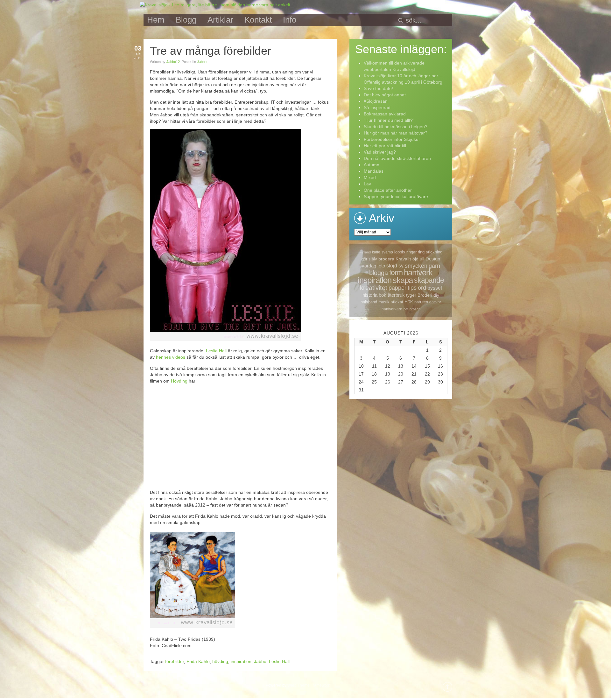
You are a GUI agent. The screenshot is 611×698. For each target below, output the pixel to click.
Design (432, 258)
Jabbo (202, 62)
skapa (403, 280)
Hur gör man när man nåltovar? (395, 132)
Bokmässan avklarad (385, 113)
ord (422, 288)
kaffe (376, 252)
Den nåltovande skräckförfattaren (397, 158)
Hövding (179, 381)
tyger (411, 295)
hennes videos (170, 357)
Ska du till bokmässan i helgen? (395, 126)
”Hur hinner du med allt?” (389, 120)
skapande (429, 280)
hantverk (418, 272)
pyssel (434, 288)
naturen (421, 302)
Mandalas (373, 171)
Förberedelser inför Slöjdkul (391, 139)
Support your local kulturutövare (396, 196)
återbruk (396, 295)
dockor (435, 302)
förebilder (174, 661)
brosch (415, 309)
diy (436, 295)
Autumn (371, 164)
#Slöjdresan (376, 101)
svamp (387, 252)
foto (381, 265)
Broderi (425, 295)
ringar (411, 252)
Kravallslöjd (407, 258)
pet (406, 309)
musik (384, 302)
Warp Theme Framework (308, 685)
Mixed (370, 177)
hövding (220, 661)
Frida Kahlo (198, 661)
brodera (386, 258)
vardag (369, 265)
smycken (416, 266)
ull (422, 258)
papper (397, 288)
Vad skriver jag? (380, 152)
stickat (397, 302)
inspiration (241, 661)
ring (421, 252)
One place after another (388, 190)
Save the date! (378, 88)
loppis (399, 252)
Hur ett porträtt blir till (385, 145)
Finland (365, 252)
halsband (369, 302)
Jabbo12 (173, 62)
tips (412, 288)
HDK (408, 302)
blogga (378, 272)
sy (401, 265)
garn (434, 266)
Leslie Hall (216, 350)
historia (369, 295)
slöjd (391, 265)
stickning (434, 252)
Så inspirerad (377, 107)
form (396, 272)
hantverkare (392, 309)
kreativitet (373, 287)
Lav (367, 183)
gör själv (369, 259)
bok (382, 295)
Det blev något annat (385, 94)
